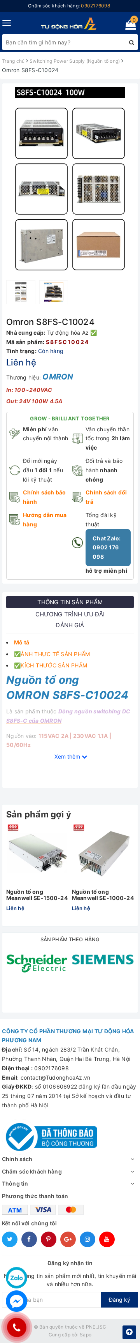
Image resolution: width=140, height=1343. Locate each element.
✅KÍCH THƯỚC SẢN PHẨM (50, 665)
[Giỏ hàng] (128, 26)
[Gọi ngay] (16, 1327)
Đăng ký (119, 1299)
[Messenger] (16, 1301)
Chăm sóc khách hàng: (69, 6)
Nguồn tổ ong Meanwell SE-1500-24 (37, 895)
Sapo (85, 1335)
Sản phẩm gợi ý (38, 814)
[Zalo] (16, 1277)
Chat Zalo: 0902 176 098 (107, 547)
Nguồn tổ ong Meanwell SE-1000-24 (103, 895)
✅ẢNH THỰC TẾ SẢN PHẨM (52, 654)
